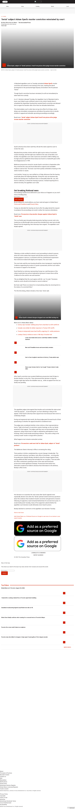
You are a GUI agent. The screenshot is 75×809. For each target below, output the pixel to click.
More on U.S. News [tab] (20, 322)
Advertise (2, 799)
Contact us (3, 776)
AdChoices (72, 807)
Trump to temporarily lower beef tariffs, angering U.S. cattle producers (39, 331)
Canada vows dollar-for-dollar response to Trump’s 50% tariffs (36, 328)
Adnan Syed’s (48, 83)
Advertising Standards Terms (8, 801)
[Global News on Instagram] (11, 758)
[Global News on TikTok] (56, 758)
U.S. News (3, 16)
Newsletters (3, 780)
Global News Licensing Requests (9, 787)
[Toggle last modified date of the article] (17, 24)
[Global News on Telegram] (11, 769)
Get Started (19, 199)
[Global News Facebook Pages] (11, 746)
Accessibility (3, 804)
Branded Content (4, 774)
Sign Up (4, 573)
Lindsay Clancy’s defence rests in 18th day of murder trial (35, 334)
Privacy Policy (34, 204)
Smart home (3, 783)
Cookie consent (4, 789)
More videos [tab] (29, 322)
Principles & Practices (6, 773)
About (1, 771)
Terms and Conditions (20, 204)
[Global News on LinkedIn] (33, 758)
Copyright (2, 796)
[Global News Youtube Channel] (56, 746)
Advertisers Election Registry (8, 785)
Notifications (3, 782)
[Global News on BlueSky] (33, 769)
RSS (1, 778)
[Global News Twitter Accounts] (33, 746)
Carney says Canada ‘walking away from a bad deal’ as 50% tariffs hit (38, 324)
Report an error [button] (38, 555)
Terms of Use (3, 797)
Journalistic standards (38, 552)
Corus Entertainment (5, 803)
